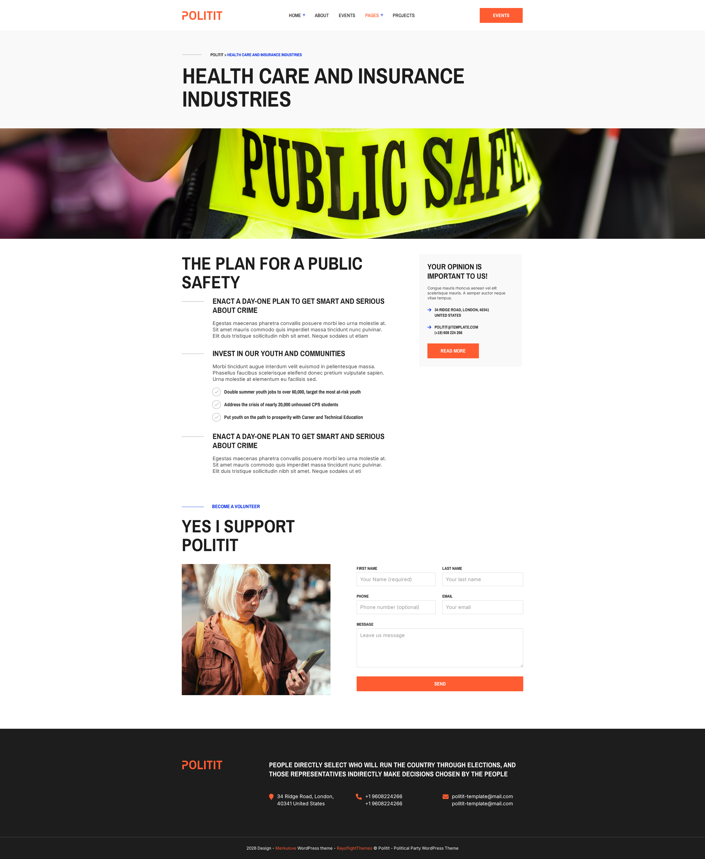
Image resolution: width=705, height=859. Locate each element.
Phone (363, 596)
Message (365, 624)
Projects (404, 15)
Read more (453, 350)
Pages (372, 15)
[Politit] (202, 15)
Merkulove (286, 848)
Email (447, 596)
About (322, 15)
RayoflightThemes (354, 848)
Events (347, 15)
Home (295, 15)
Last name (452, 568)
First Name (367, 568)
